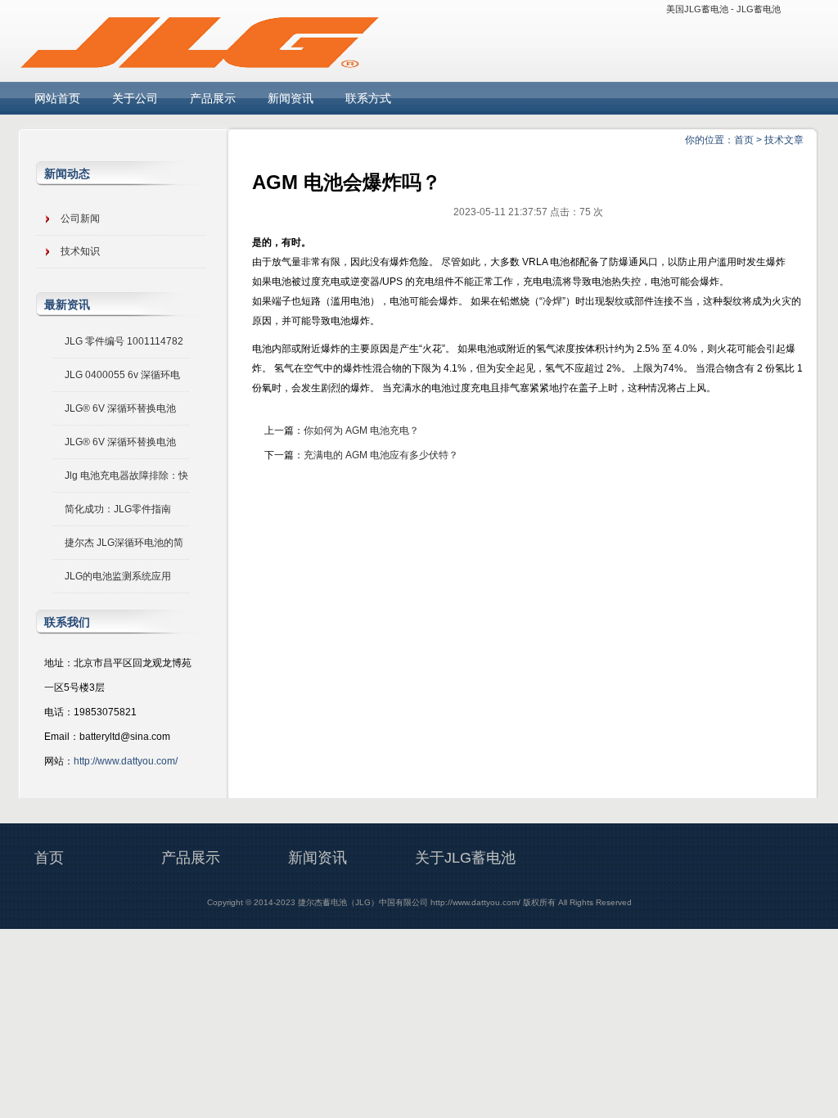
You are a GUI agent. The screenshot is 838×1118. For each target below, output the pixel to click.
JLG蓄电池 (759, 9)
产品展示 (213, 98)
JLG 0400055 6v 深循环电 (122, 375)
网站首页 (57, 98)
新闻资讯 (290, 98)
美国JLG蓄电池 (697, 9)
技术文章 (784, 140)
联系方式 (368, 98)
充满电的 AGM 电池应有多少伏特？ (381, 455)
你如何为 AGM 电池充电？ (361, 430)
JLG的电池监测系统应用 (118, 576)
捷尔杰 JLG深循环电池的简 (124, 542)
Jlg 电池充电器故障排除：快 (126, 475)
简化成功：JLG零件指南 (118, 509)
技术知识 (80, 251)
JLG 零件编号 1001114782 (124, 341)
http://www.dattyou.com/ (126, 761)
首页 (744, 140)
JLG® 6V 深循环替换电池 (120, 408)
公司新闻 (80, 218)
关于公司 (135, 98)
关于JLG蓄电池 (465, 858)
